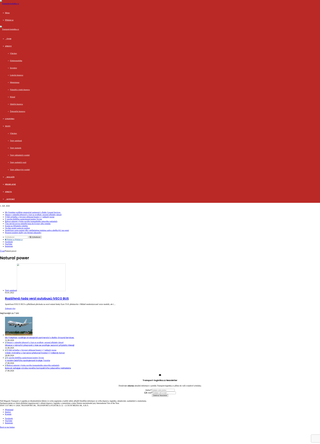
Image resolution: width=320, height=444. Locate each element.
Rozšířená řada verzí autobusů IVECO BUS (37, 298)
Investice (13, 68)
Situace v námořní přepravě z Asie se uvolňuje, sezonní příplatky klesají (33, 215)
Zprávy (8, 46)
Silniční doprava (16, 104)
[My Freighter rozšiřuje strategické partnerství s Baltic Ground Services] (18, 335)
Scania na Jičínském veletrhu (16, 226)
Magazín (10, 177)
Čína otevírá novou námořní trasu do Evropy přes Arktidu (27, 224)
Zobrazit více (10, 308)
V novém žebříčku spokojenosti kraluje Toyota (23, 219)
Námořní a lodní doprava (20, 90)
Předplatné (10, 184)
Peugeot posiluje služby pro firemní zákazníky (23, 233)
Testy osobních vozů (18, 162)
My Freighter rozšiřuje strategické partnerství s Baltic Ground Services (33, 212)
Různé (12, 97)
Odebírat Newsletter (160, 395)
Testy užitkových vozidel (20, 170)
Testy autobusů (16, 141)
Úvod (2, 251)
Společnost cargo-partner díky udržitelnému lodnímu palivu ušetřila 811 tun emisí (37, 230)
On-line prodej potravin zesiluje (17, 228)
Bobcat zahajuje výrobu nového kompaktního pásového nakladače (31, 221)
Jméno (148, 390)
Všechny (13, 53)
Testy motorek (15, 148)
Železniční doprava (17, 111)
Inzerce (8, 412)
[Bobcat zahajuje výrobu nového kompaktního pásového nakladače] (32, 365)
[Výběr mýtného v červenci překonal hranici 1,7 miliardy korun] (30, 350)
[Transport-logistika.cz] (9, 3)
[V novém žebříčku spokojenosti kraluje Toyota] (24, 358)
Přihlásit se (14, 240)
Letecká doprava (16, 75)
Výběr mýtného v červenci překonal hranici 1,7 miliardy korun (29, 217)
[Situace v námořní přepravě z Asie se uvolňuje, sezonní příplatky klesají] (34, 342)
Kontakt (10, 199)
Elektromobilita (16, 61)
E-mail (149, 393)
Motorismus (14, 82)
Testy (7, 126)
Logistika (9, 119)
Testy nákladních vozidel (20, 155)
